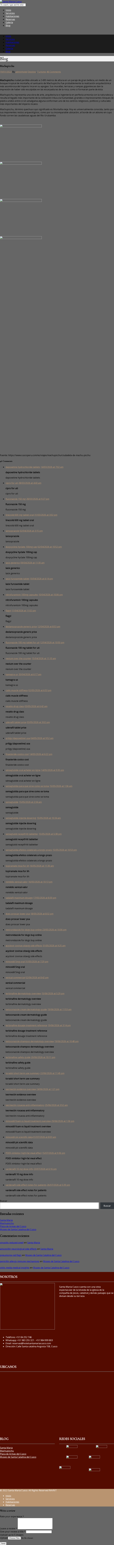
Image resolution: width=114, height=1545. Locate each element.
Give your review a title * (12, 1531)
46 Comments (54, 71)
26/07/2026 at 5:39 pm (58, 1184)
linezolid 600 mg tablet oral (20, 514)
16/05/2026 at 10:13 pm (40, 881)
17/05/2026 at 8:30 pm (44, 897)
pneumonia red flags (11, 1255)
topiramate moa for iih (17, 865)
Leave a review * (8, 1528)
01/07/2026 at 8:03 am (44, 1137)
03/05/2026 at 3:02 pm (38, 722)
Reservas (10, 19)
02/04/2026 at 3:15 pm (31, 530)
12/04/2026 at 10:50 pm (52, 642)
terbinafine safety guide (18, 1057)
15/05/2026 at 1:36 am (60, 786)
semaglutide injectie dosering (21, 818)
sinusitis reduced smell (11, 1242)
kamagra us (12, 674)
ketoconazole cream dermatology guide (26, 1009)
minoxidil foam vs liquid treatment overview (28, 1121)
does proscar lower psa (18, 913)
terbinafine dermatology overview (23, 993)
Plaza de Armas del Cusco (13, 1226)
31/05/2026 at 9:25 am (54, 945)
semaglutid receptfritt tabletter (22, 833)
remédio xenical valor (17, 881)
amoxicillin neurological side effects (18, 1248)
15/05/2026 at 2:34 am (30, 802)
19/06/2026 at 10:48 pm (66, 1041)
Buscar (3, 1200)
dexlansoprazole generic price (21, 626)
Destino (32, 71)
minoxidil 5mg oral (15, 961)
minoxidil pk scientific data (19, 1137)
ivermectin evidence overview (21, 1089)
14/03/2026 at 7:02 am (52, 467)
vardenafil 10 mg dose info (19, 1169)
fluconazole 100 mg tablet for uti (22, 642)
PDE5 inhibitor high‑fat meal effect (24, 1153)
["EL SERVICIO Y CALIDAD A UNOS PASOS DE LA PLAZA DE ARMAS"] (11, 1)
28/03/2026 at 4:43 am (29, 482)
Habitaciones (12, 16)
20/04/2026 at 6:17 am (29, 674)
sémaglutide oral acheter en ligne (23, 770)
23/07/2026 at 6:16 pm (45, 1169)
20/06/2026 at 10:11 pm (43, 1057)
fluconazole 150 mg (16, 498)
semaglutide (12, 802)
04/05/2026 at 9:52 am (42, 738)
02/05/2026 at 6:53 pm (39, 690)
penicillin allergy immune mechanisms (19, 1261)
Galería (9, 22)
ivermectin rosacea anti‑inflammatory (25, 1105)
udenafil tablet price (16, 722)
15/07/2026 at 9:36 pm (53, 1153)
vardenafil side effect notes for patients (26, 1184)
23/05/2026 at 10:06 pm (54, 929)
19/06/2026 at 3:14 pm (59, 1025)
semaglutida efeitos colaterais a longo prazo (29, 849)
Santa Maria (6, 1220)
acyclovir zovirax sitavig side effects (24, 945)
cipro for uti (12, 482)
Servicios (10, 13)
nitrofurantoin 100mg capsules (22, 594)
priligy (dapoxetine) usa (18, 738)
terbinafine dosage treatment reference (26, 1025)
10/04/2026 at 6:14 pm (41, 578)
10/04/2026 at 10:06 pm (51, 594)
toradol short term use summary (23, 1073)
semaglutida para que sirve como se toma (27, 786)
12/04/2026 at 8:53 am (48, 626)
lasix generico (13, 562)
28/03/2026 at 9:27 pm (37, 498)
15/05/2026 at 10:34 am (49, 818)
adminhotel (21, 71)
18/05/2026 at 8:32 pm (41, 913)
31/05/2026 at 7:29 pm (36, 961)
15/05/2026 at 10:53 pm (65, 849)
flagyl (8, 610)
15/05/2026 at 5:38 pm (50, 833)
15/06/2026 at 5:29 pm (52, 993)
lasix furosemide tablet (17, 578)
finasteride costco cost (17, 754)
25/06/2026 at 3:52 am (56, 1105)
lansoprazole (12, 530)
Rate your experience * (12, 1516)
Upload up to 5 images (11, 1534)
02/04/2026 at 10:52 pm (50, 546)
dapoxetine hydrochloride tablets (23, 467)
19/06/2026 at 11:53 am (59, 1009)
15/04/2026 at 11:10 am (44, 658)
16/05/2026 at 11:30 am (42, 865)
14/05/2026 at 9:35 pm (52, 770)
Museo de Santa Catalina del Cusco (18, 1229)
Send (3, 1543)
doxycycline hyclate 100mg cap (21, 546)
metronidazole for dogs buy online (24, 929)
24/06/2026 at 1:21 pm (47, 1089)
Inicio (8, 10)
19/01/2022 (6, 71)
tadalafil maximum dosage (19, 897)
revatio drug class (15, 706)
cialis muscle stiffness (17, 690)
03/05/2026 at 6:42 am (36, 706)
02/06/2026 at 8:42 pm (37, 977)
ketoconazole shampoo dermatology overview (30, 1041)
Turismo (41, 71)
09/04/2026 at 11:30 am (32, 562)
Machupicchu (7, 1223)
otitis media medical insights (14, 1267)
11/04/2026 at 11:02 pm (24, 610)
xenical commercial (15, 977)
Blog (8, 25)
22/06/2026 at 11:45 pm (52, 1073)
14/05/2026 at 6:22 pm (40, 754)
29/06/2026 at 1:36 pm (62, 1121)
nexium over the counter (18, 658)
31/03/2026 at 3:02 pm (45, 514)
